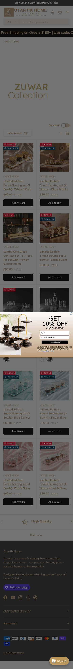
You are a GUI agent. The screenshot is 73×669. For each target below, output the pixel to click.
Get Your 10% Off (54, 342)
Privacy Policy (45, 351)
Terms (51, 351)
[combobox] (42, 337)
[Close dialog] (71, 313)
